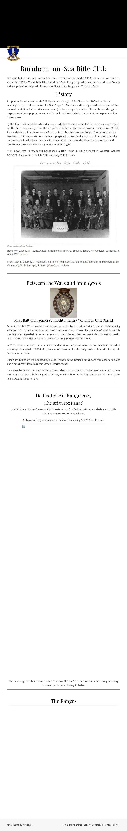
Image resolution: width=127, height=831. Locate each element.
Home (65, 824)
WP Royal (27, 824)
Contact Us (97, 824)
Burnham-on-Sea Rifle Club (63, 22)
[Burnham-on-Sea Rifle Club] (13, 53)
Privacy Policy (111, 824)
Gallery (87, 824)
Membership (75, 824)
